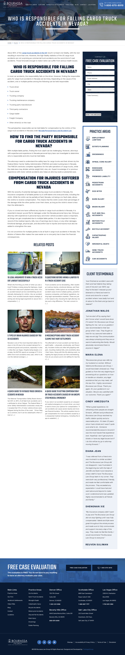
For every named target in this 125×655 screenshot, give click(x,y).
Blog (77, 4)
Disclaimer (112, 642)
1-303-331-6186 (54, 604)
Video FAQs (69, 4)
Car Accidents (33, 593)
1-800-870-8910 (106, 567)
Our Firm (41, 4)
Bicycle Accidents (34, 607)
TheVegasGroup (88, 649)
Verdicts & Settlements (55, 4)
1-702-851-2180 (108, 604)
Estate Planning (34, 625)
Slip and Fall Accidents (36, 615)
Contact (83, 4)
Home (9, 43)
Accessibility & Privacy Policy (85, 642)
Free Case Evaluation (78, 567)
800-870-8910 (54, 620)
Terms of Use (101, 642)
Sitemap (70, 642)
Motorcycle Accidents (36, 611)
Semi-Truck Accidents (36, 597)
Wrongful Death (34, 600)
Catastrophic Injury (35, 604)
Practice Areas (31, 4)
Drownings (32, 622)
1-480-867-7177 (83, 604)
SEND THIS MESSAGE (93, 115)
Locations (92, 4)
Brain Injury (32, 618)
